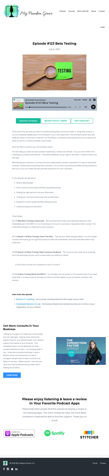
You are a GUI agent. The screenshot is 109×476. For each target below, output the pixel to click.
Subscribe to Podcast (28, 121)
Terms (95, 463)
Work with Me (83, 11)
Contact (102, 11)
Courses (71, 11)
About (93, 11)
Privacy (103, 463)
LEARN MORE (12, 375)
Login (102, 27)
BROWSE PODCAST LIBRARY (55, 121)
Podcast (62, 11)
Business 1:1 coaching (25, 299)
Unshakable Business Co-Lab (28, 304)
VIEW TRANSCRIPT (82, 121)
